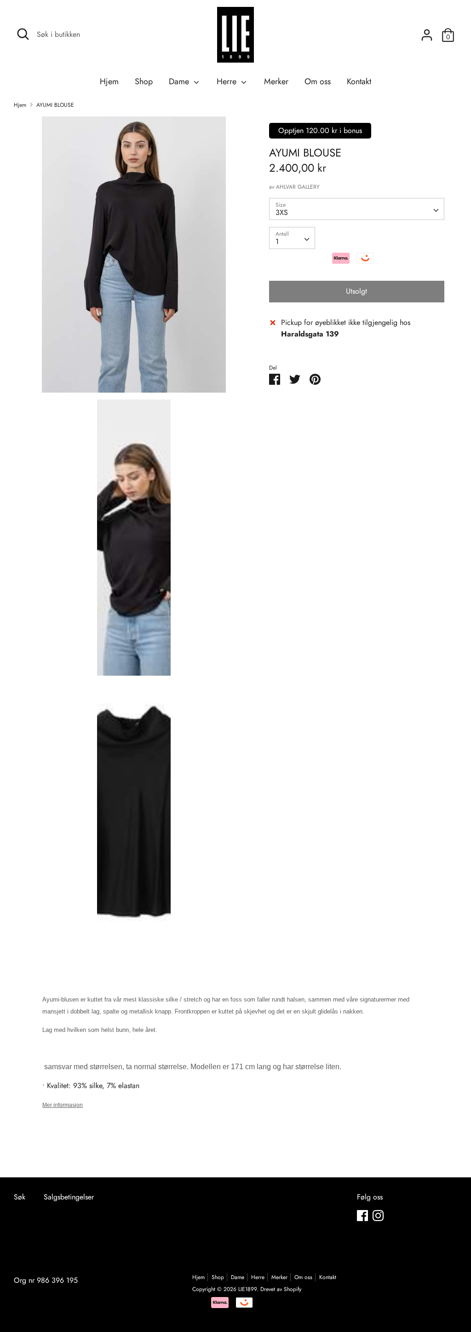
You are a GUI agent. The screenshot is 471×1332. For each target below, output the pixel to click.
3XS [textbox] (282, 212)
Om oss (317, 81)
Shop (144, 81)
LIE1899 (247, 1289)
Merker (276, 81)
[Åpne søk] (23, 34)
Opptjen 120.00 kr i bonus (320, 130)
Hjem (109, 81)
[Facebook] (362, 1215)
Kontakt (359, 81)
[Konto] (427, 31)
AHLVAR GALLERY (298, 187)
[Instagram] (378, 1215)
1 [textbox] (277, 241)
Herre (228, 81)
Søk (19, 1197)
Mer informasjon (62, 1105)
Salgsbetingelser (69, 1197)
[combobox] (356, 209)
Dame (180, 81)
